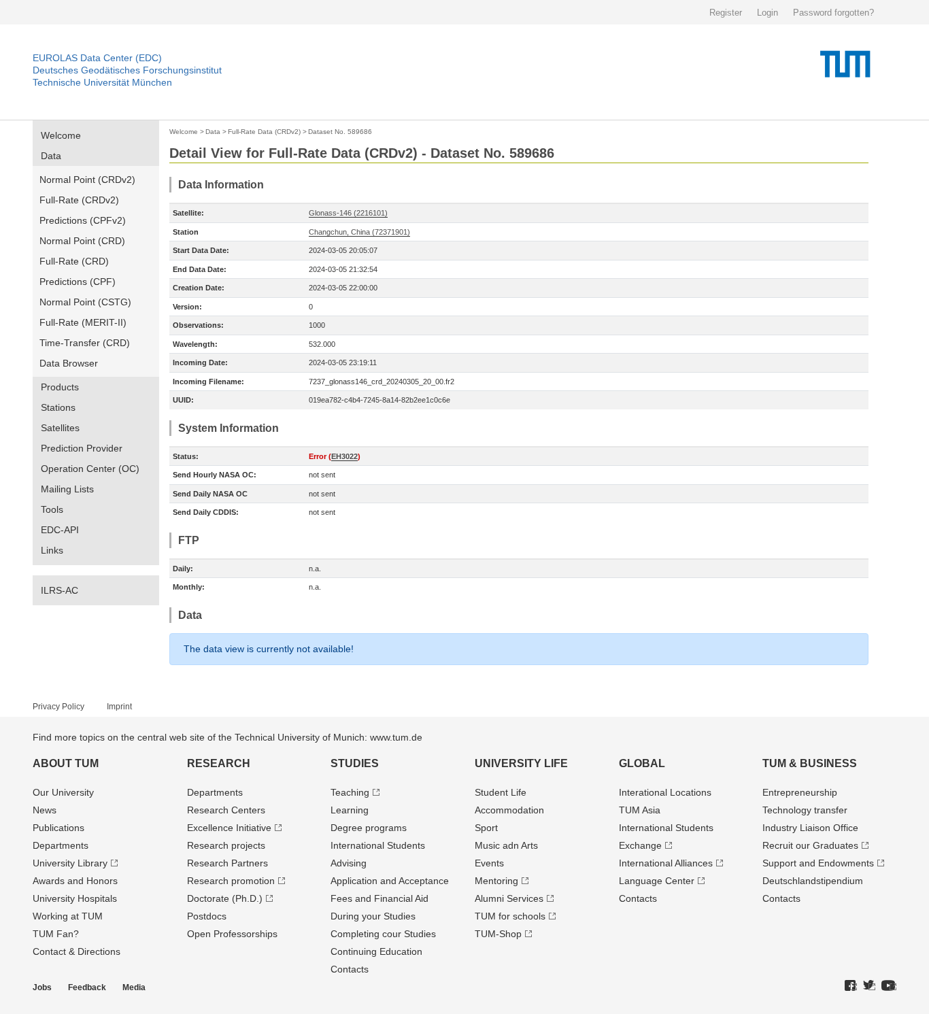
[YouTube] (888, 986)
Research (218, 763)
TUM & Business (809, 763)
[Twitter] (869, 986)
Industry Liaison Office (810, 827)
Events (489, 863)
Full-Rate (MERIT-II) (82, 322)
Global (642, 763)
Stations (58, 407)
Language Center (656, 880)
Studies (355, 763)
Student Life (500, 792)
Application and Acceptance (390, 880)
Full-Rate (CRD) (74, 261)
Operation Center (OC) (90, 468)
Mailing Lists (67, 489)
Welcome (61, 135)
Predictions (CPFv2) (82, 220)
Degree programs (369, 827)
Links (52, 550)
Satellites (60, 427)
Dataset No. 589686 (340, 131)
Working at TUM (68, 916)
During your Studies (373, 916)
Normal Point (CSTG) (85, 302)
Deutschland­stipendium (812, 880)
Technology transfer (804, 810)
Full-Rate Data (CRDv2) (264, 131)
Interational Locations (665, 792)
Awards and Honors (75, 880)
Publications (58, 827)
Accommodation (509, 810)
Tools (52, 509)
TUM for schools (510, 916)
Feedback (87, 987)
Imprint (119, 706)
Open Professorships (232, 933)
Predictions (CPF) (77, 281)
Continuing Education (376, 951)
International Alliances (666, 863)
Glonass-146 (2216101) (348, 213)
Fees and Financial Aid (379, 898)
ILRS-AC (59, 590)
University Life (521, 763)
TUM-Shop (498, 933)
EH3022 (344, 456)
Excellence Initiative (229, 827)
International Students (378, 845)
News (44, 810)
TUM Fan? (56, 933)
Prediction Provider (81, 448)
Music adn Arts (506, 845)
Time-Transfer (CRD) (84, 342)
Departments (60, 845)
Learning (350, 810)
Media (134, 987)
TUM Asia (639, 810)
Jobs (42, 987)
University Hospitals (75, 898)
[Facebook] (851, 986)
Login (767, 12)
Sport (486, 827)
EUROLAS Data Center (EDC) (97, 57)
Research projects (226, 845)
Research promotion (231, 880)
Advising (349, 863)
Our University (63, 792)
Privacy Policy (58, 706)
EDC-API (60, 529)
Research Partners (227, 863)
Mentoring (496, 880)
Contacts (350, 969)
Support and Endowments (818, 863)
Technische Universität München (102, 82)
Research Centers (226, 810)
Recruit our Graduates (810, 845)
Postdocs (206, 916)
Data (51, 155)
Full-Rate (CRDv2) (79, 200)
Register (725, 12)
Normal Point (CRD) (82, 240)
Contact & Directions (76, 951)
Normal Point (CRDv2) (87, 179)
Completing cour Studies (383, 933)
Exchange (640, 845)
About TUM (66, 763)
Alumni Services (509, 898)
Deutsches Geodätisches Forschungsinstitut (127, 70)
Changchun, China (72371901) (359, 232)
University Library (70, 863)
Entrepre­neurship (799, 792)
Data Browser (68, 363)
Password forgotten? (833, 12)
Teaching (350, 792)
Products (60, 387)
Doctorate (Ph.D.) (225, 898)
